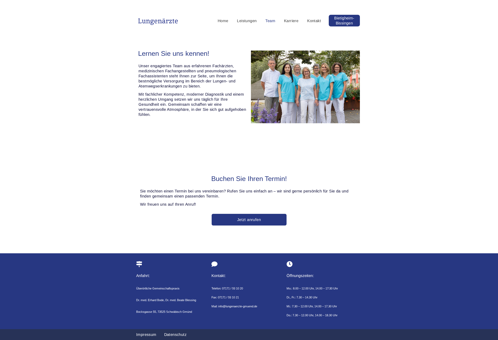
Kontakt (314, 21)
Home (223, 21)
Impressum (146, 334)
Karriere (291, 21)
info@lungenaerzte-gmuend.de (237, 306)
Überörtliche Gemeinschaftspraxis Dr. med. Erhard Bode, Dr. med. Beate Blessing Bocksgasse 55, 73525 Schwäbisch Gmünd (166, 300)
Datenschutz (175, 334)
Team (270, 21)
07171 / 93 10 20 (232, 288)
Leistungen (247, 21)
